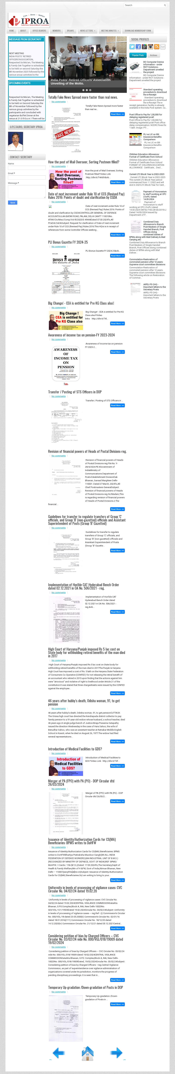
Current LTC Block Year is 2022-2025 (146, 174)
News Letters (87, 30)
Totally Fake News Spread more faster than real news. (83, 97)
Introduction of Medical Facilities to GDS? (75, 749)
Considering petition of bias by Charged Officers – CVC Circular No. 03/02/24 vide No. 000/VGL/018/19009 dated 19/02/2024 (85, 939)
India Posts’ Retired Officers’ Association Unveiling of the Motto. (81, 81)
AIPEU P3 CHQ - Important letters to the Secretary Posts (154, 287)
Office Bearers (39, 30)
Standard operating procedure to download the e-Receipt (155, 92)
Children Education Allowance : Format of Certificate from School (145, 155)
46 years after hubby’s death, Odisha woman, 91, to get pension (84, 702)
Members (57, 30)
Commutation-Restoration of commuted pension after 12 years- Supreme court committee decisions (147, 262)
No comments (59, 101)
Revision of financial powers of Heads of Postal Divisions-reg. (87, 451)
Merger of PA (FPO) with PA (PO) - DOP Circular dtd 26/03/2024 (81, 782)
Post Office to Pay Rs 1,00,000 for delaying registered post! (145, 115)
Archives (153, 55)
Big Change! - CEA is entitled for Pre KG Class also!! (81, 303)
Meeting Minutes (110, 30)
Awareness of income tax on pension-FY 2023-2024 (81, 335)
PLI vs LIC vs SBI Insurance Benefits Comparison (152, 137)
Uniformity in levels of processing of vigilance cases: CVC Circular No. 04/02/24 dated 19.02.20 (85, 889)
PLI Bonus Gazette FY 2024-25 (68, 242)
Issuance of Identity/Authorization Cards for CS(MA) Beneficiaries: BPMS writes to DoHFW (82, 841)
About (23, 30)
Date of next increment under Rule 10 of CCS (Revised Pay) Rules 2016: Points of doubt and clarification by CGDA (86, 195)
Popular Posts (138, 55)
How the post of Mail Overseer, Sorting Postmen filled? (83, 162)
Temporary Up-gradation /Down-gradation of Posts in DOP (85, 987)
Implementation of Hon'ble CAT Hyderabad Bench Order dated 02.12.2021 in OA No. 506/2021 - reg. (83, 586)
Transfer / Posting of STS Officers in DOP (75, 391)
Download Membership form (138, 30)
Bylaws (70, 30)
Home (11, 30)
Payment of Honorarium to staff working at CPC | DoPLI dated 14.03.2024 (155, 195)
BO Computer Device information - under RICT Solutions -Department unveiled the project (153, 67)
